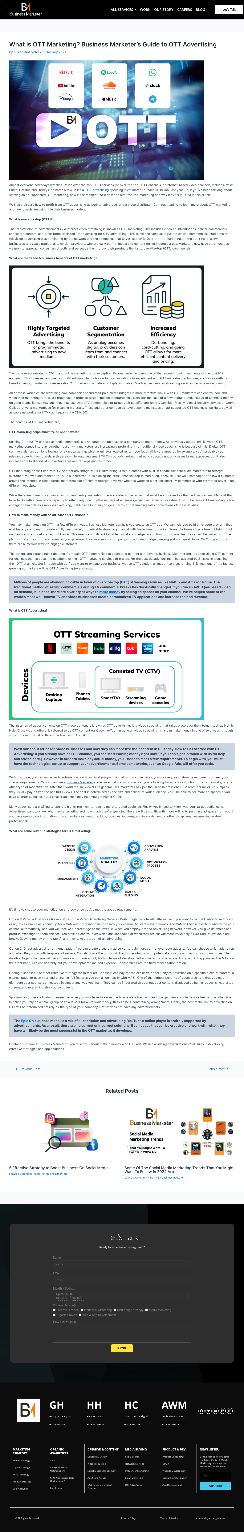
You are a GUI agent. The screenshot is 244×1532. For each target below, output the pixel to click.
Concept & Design (97, 1456)
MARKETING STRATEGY (21, 1451)
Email (56, 1273)
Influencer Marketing (98, 1310)
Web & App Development (99, 1315)
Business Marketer (80, 782)
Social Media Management (101, 1470)
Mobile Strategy (21, 1460)
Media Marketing (160, 1310)
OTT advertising (97, 190)
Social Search (132, 1456)
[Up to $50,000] (121, 1294)
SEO (52, 1460)
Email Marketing (134, 1477)
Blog (37, 1173)
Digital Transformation (174, 1477)
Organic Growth (66, 1315)
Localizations (57, 1488)
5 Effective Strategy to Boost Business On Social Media (58, 1168)
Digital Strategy (21, 1467)
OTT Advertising (133, 1484)
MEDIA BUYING (136, 1449)
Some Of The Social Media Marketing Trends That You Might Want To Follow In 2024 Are (179, 1170)
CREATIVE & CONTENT (103, 1449)
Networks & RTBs (134, 1463)
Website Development (174, 1470)
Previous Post (27, 1069)
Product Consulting (173, 1456)
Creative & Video (67, 1310)
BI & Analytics (20, 1488)
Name (57, 1257)
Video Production (96, 1463)
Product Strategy (22, 1481)
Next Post (219, 1069)
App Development (172, 1484)
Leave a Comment (20, 1173)
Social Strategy (21, 1474)
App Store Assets (96, 1477)
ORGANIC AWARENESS (59, 1451)
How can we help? (65, 1322)
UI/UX (165, 1463)
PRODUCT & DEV (173, 1449)
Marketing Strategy (130, 1310)
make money (109, 592)
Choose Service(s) (65, 1305)
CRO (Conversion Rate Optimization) (62, 1479)
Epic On (27, 1021)
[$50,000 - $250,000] (121, 1298)
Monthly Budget (64, 1288)
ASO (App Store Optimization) (58, 1469)
